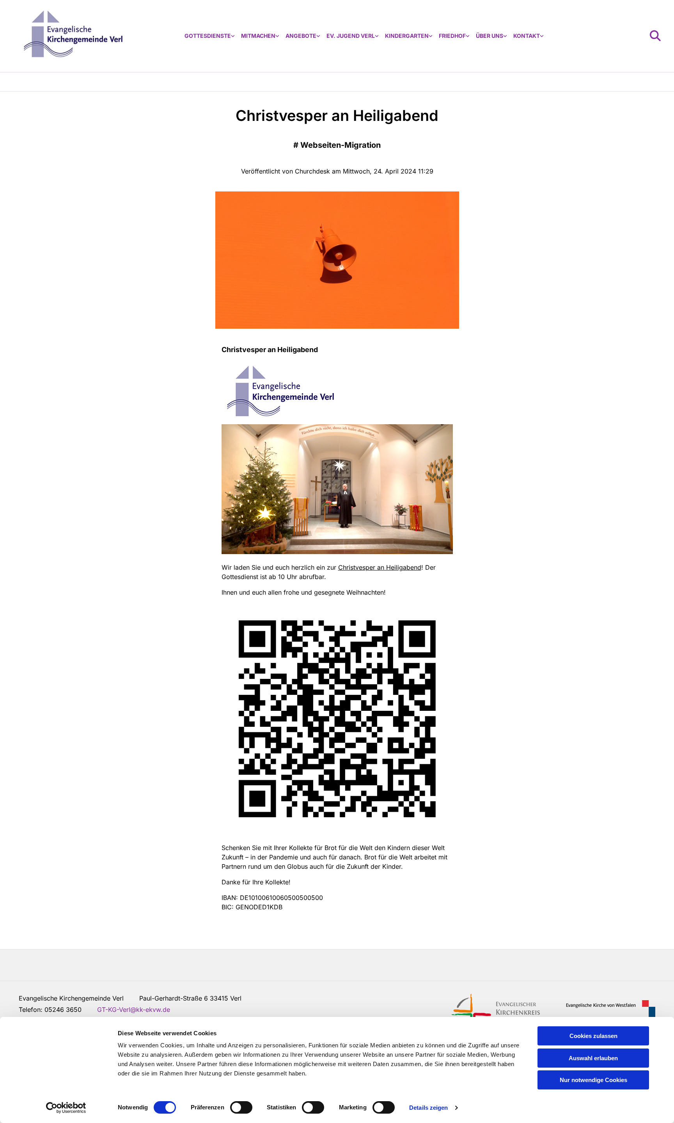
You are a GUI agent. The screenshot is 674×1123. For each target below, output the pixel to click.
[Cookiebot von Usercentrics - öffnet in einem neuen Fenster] (66, 1108)
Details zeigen (428, 1107)
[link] (209, 36)
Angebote (301, 35)
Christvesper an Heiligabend (379, 567)
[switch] (241, 1107)
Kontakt (526, 35)
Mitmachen (258, 35)
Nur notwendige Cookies (593, 1080)
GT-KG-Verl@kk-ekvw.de (133, 1009)
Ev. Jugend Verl (350, 35)
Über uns (489, 35)
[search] (655, 36)
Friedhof (452, 35)
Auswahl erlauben (593, 1058)
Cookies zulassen (593, 1036)
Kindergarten (407, 35)
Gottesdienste (207, 35)
